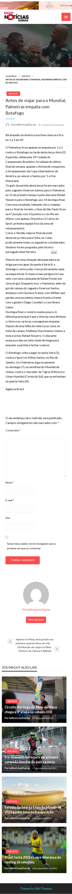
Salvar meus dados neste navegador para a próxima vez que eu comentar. (31, 546)
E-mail (10, 500)
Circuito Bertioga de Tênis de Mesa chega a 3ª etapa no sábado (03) (31, 709)
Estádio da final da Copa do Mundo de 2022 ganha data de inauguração (33, 809)
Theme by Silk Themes (36, 888)
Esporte (26, 76)
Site (8, 517)
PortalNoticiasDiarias (24, 124)
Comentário (13, 430)
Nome (10, 482)
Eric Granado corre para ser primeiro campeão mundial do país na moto (31, 759)
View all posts (36, 619)
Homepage (11, 76)
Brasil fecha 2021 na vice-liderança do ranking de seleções (33, 859)
